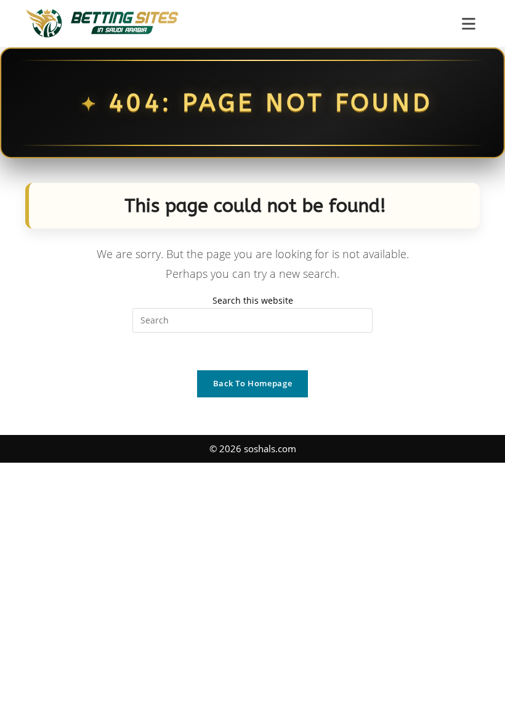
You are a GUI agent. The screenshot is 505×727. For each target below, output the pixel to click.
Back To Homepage (252, 383)
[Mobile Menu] (471, 23)
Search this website (252, 300)
